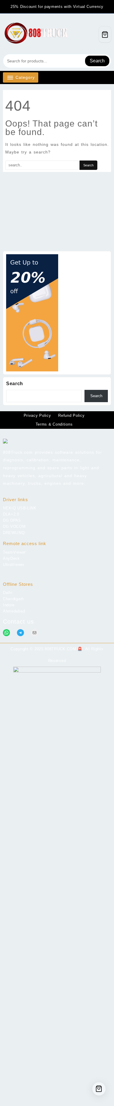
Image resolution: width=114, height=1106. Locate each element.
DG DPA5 (12, 520)
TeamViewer (14, 552)
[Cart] (104, 34)
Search (97, 60)
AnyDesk (11, 558)
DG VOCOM (14, 526)
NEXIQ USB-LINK (20, 508)
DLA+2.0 (11, 514)
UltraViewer (14, 564)
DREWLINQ (14, 532)
